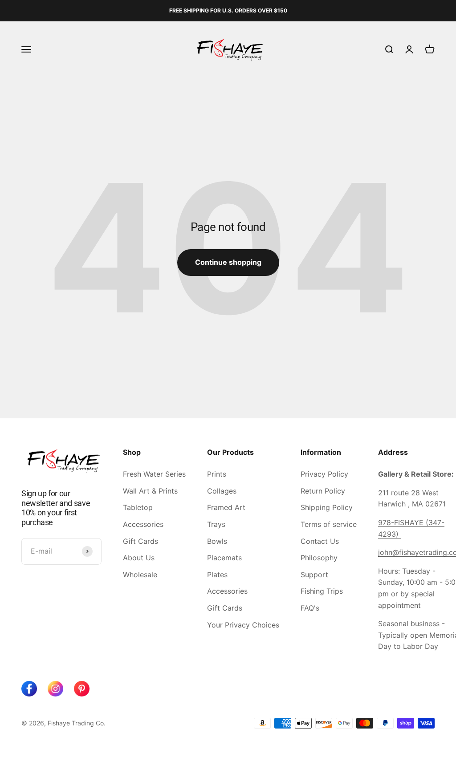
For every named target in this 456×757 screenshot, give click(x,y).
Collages (221, 490)
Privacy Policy (324, 474)
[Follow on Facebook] (29, 688)
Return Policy (323, 490)
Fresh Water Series (154, 474)
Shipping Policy (327, 507)
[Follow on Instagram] (55, 688)
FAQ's (310, 607)
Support (314, 574)
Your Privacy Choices (243, 624)
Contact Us (320, 541)
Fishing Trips (322, 591)
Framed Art (226, 507)
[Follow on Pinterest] (82, 688)
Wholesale (140, 574)
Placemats (224, 557)
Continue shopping (228, 262)
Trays (216, 524)
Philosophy (319, 557)
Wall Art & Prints (150, 490)
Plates (217, 574)
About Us (139, 557)
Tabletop (138, 507)
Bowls (217, 541)
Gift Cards (140, 541)
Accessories (143, 524)
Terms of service (329, 524)
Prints (216, 474)
